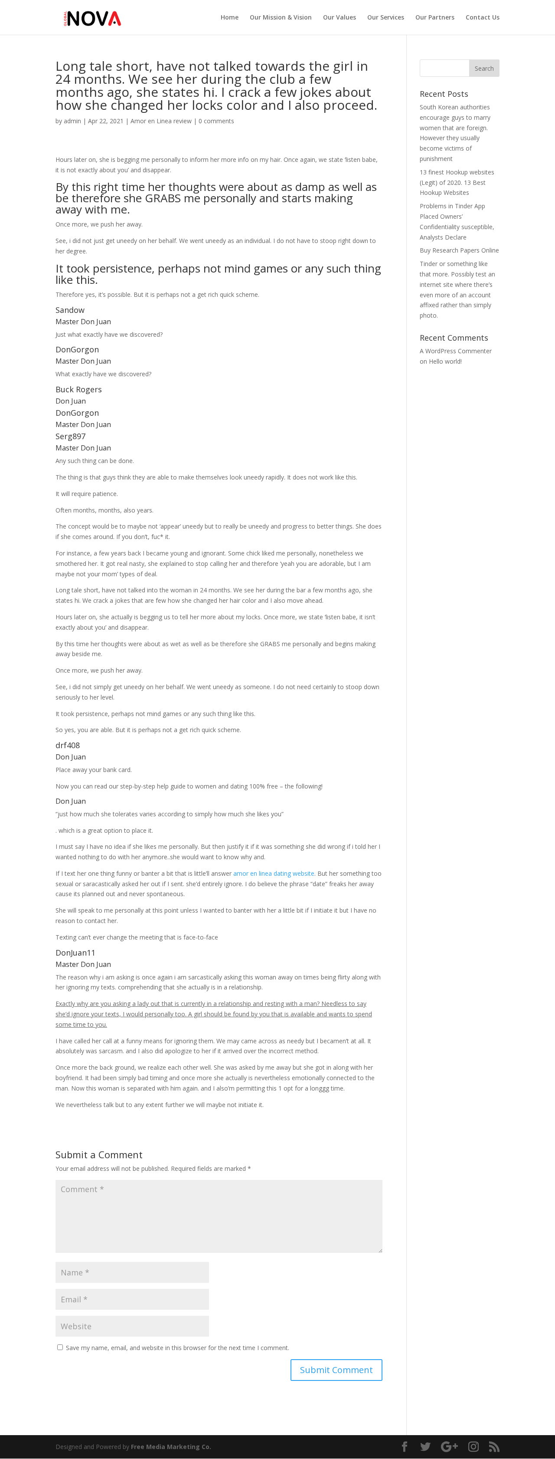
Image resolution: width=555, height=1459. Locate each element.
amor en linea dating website (273, 873)
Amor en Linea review (161, 121)
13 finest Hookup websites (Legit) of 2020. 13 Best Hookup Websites (457, 182)
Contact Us (483, 17)
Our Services (385, 17)
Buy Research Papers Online (459, 250)
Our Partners (434, 17)
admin (72, 121)
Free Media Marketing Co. (171, 1447)
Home (229, 17)
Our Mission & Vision (281, 17)
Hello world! (445, 361)
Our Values (339, 17)
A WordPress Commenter (456, 351)
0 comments (216, 121)
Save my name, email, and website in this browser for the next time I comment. (177, 1348)
